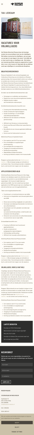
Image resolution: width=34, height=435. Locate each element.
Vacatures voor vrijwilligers (10, 44)
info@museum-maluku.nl (8, 404)
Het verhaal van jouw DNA (11, 339)
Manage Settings (17, 432)
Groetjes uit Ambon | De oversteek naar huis (16, 336)
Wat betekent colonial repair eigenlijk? (15, 330)
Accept (17, 422)
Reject (17, 427)
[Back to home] (17, 4)
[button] (2, 4)
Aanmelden (6, 382)
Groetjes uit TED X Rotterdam (12, 328)
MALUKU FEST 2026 (9, 333)
